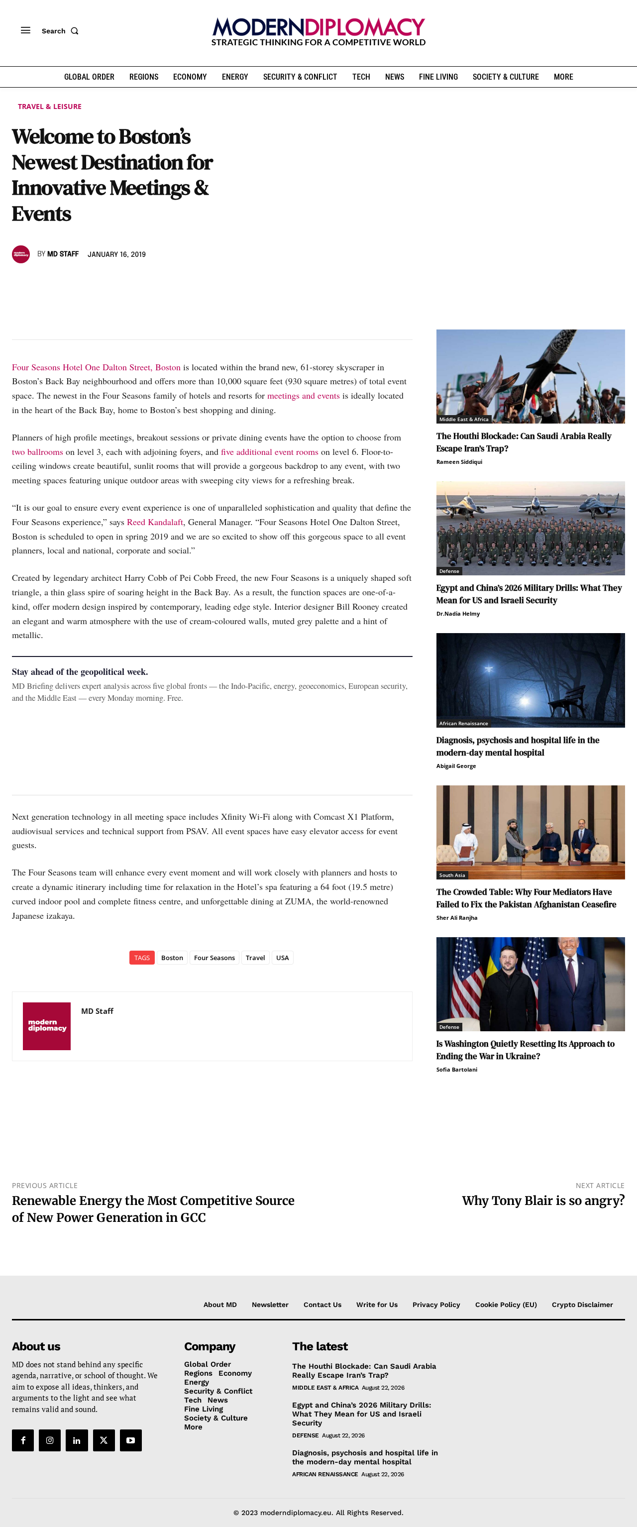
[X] (45, 283)
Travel (255, 957)
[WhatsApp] (68, 283)
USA (282, 957)
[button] (62, 30)
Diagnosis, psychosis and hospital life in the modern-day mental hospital (518, 746)
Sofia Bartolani (456, 1069)
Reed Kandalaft (155, 522)
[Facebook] (22, 283)
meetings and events (303, 395)
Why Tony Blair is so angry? (543, 1200)
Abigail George (456, 765)
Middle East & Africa (464, 419)
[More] (159, 283)
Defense (449, 570)
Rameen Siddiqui (459, 461)
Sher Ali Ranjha (457, 917)
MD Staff (63, 254)
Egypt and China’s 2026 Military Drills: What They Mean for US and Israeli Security (529, 594)
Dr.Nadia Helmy (458, 613)
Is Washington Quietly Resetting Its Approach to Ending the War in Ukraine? (525, 1050)
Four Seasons (214, 957)
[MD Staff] (22, 254)
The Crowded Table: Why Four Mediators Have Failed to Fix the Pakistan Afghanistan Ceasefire (526, 898)
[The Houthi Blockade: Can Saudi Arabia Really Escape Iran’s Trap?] (530, 376)
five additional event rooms (269, 451)
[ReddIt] (113, 283)
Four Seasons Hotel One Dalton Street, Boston (96, 367)
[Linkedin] (91, 283)
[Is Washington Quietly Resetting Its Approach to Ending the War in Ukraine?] (530, 984)
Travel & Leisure (50, 106)
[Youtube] (131, 1441)
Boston (172, 957)
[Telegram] (136, 283)
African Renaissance (463, 723)
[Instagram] (50, 1441)
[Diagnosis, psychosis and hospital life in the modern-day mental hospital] (530, 680)
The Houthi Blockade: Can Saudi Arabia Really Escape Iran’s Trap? (364, 1371)
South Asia (452, 875)
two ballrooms (37, 451)
